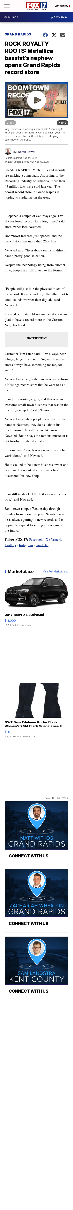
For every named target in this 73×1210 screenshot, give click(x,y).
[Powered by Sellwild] (62, 797)
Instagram (26, 544)
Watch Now (62, 6)
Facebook (36, 539)
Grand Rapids (18, 34)
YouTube (42, 544)
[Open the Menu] (6, 6)
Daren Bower (26, 152)
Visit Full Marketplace (55, 571)
